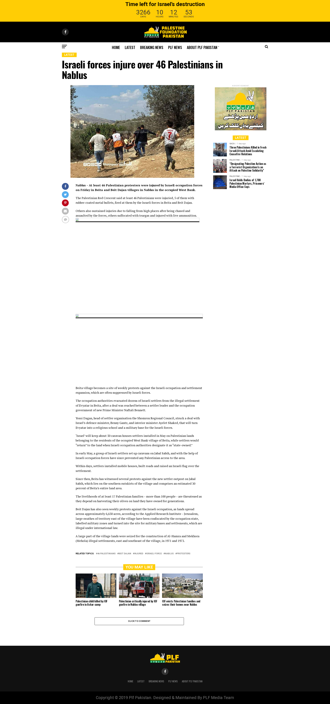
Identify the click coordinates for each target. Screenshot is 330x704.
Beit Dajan (125, 554)
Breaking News (151, 47)
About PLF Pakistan (202, 47)
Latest (130, 47)
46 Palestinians (106, 554)
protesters (183, 554)
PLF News (175, 47)
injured (138, 554)
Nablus (169, 554)
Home (116, 47)
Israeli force (154, 554)
